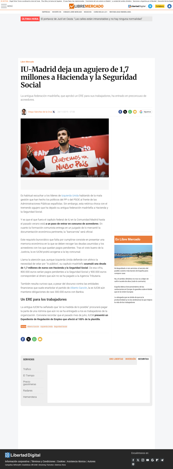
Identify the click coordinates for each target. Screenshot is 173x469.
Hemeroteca (30, 396)
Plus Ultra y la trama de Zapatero (51, 1)
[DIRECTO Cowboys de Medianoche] (150, 6)
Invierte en (56, 12)
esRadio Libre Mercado (72, 12)
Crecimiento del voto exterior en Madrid (97, 1)
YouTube (148, 460)
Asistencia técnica (76, 461)
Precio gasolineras (29, 383)
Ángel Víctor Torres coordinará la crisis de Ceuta (24, 1)
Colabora (160, 6)
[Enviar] (130, 112)
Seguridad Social (60, 327)
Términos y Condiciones (43, 461)
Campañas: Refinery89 (13, 465)
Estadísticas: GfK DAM (29, 465)
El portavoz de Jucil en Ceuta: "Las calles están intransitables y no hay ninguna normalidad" (91, 18)
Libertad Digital (68, 455)
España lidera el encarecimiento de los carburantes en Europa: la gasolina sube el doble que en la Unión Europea (133, 289)
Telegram (162, 460)
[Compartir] (120, 112)
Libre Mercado (27, 62)
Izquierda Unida (70, 195)
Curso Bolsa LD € (100, 12)
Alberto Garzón (78, 287)
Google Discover (152, 460)
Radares (27, 390)
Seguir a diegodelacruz (54, 112)
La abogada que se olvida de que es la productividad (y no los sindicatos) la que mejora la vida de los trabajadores (133, 299)
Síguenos (147, 112)
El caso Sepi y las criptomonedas (73, 1)
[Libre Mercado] (86, 6)
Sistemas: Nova (60, 465)
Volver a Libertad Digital (136, 6)
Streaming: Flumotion (46, 465)
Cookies (61, 461)
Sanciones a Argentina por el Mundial (145, 1)
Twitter (138, 460)
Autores (91, 461)
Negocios (87, 12)
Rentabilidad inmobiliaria (120, 12)
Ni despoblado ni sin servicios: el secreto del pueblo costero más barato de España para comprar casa (131, 270)
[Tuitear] (125, 112)
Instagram (143, 460)
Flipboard (157, 460)
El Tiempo (28, 375)
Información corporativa (17, 461)
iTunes (133, 464)
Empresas (46, 12)
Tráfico (27, 369)
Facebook (133, 460)
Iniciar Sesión (169, 6)
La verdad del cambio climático (122, 1)
